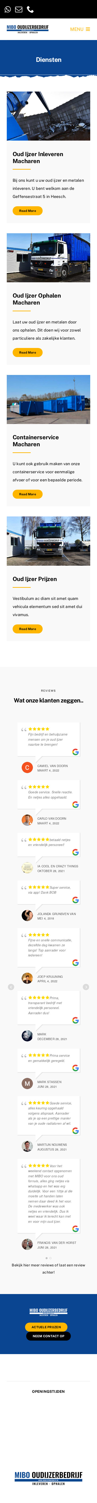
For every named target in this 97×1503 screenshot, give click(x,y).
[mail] (18, 9)
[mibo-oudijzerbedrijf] (48, 1309)
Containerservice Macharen (36, 441)
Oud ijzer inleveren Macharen (38, 157)
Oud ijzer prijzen (35, 579)
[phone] (30, 9)
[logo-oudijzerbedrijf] (27, 27)
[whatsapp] (8, 9)
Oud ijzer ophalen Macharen (37, 299)
